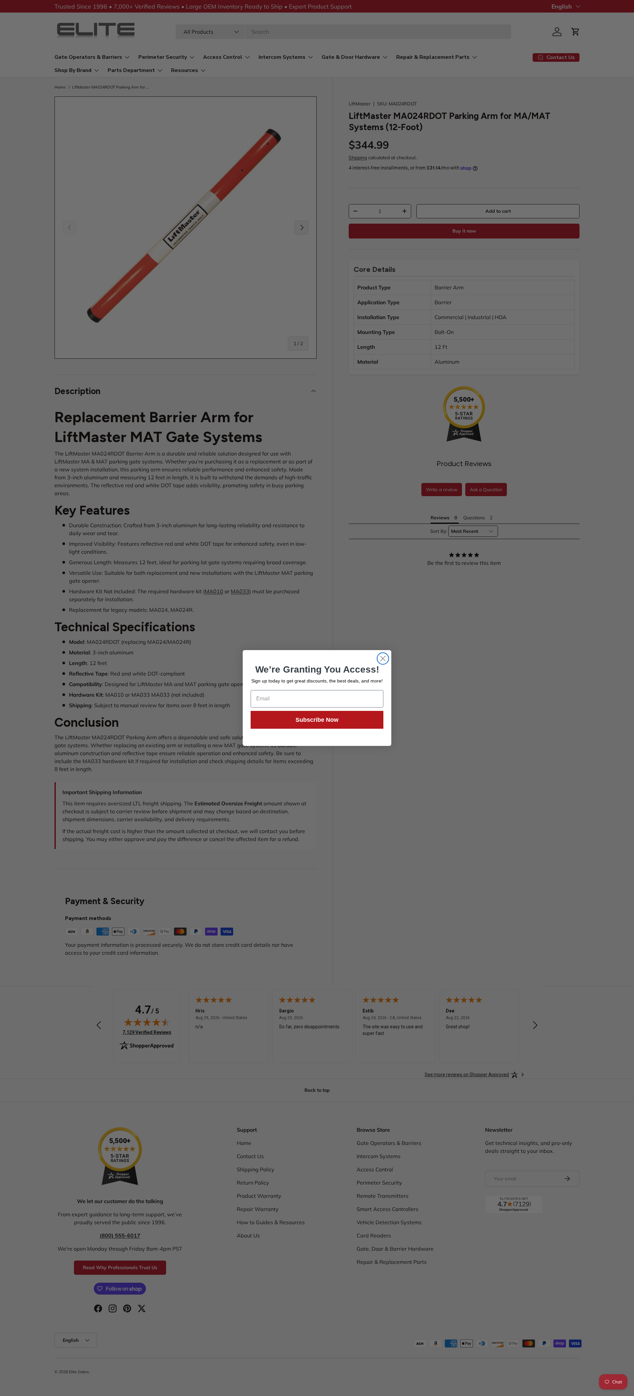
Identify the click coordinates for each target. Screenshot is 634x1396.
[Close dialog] (383, 658)
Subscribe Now (317, 719)
